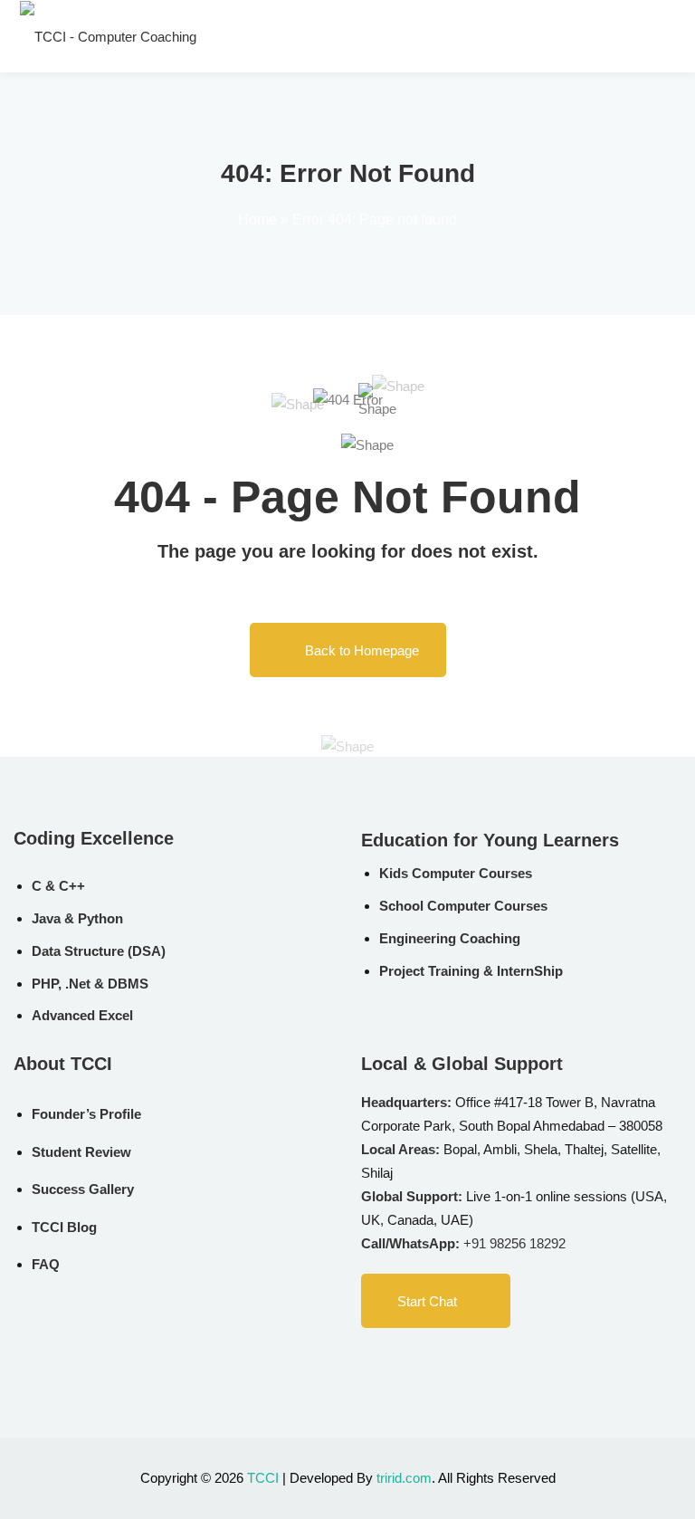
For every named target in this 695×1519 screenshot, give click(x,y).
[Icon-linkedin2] (405, 1362)
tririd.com (404, 1478)
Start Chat (427, 1301)
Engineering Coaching (449, 938)
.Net (77, 983)
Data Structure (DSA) (99, 951)
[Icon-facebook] (368, 1362)
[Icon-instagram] (442, 1362)
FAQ (46, 1264)
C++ (72, 885)
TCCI (263, 1478)
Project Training (429, 971)
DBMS (128, 983)
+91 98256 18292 (514, 1243)
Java (46, 918)
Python (100, 918)
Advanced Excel (82, 1015)
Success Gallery (83, 1189)
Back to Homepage (362, 650)
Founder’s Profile (86, 1114)
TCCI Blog (64, 1227)
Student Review (81, 1152)
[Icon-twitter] (479, 1362)
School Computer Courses (463, 905)
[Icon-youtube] (516, 1362)
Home (257, 219)
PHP (45, 983)
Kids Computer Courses (455, 873)
